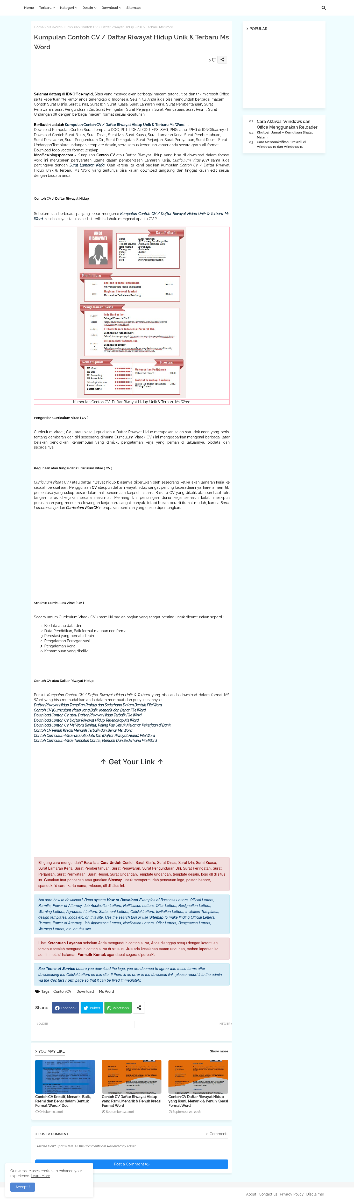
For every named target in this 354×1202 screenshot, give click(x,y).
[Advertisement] (128, 78)
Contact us (268, 1194)
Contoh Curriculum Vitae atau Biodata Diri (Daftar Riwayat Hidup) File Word (94, 735)
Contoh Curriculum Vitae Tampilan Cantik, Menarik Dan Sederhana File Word (95, 740)
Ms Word (54, 27)
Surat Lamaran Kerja (86, 165)
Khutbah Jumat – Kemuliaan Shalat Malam (285, 134)
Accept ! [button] (23, 1187)
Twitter (94, 1008)
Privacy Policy (292, 1194)
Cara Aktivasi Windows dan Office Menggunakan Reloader (287, 124)
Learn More (40, 1176)
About (251, 1194)
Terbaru (45, 8)
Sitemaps (133, 8)
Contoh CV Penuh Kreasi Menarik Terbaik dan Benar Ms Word (83, 730)
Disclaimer (315, 1194)
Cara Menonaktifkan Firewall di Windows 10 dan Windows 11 (281, 144)
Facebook (68, 1008)
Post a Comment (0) (132, 1164)
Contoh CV (62, 991)
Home (29, 8)
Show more (219, 1051)
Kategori (67, 8)
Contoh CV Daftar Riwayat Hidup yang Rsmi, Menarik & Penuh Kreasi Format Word (131, 1101)
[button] (323, 8)
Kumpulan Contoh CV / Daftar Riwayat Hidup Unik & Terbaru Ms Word (125, 125)
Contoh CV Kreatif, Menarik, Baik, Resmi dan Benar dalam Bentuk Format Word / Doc (63, 1101)
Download (110, 8)
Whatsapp (121, 1008)
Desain (87, 8)
